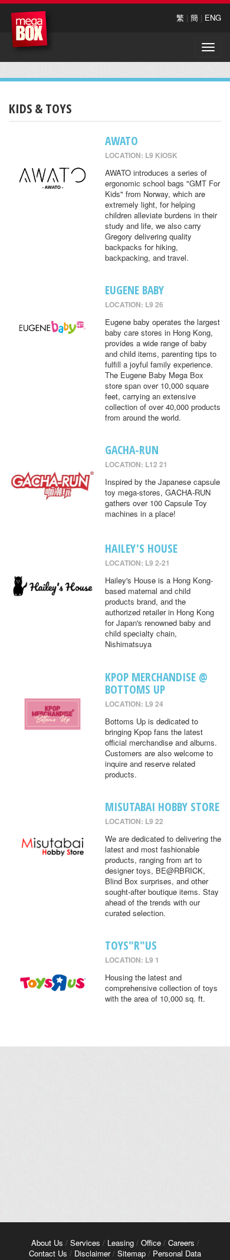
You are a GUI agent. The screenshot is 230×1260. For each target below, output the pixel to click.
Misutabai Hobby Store (162, 807)
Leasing (120, 1242)
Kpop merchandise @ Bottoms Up (156, 683)
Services (85, 1242)
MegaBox (32, 32)
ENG (213, 17)
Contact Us (48, 1253)
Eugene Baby (134, 290)
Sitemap (131, 1253)
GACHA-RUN (132, 450)
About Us (47, 1242)
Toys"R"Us (131, 945)
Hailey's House (141, 548)
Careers (181, 1242)
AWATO (121, 141)
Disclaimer (92, 1253)
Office (151, 1242)
